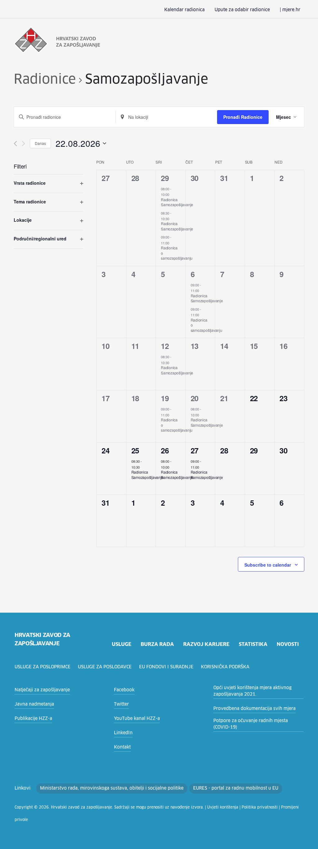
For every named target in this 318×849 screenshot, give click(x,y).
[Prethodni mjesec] (15, 143)
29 (165, 178)
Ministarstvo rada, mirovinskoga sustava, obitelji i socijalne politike (112, 788)
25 (135, 450)
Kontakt (122, 747)
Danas (40, 143)
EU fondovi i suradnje (166, 667)
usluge (121, 644)
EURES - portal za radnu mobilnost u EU (235, 788)
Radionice (45, 79)
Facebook (124, 690)
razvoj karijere (206, 644)
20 (194, 398)
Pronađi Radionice (242, 117)
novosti (288, 644)
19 (165, 398)
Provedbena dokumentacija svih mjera (254, 709)
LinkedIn (123, 733)
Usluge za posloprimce (42, 667)
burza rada (157, 644)
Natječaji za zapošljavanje (42, 690)
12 (165, 346)
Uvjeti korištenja (222, 808)
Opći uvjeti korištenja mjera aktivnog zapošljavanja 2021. (252, 691)
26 (165, 450)
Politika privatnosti (260, 808)
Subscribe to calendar (267, 565)
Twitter (121, 704)
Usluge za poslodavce (105, 667)
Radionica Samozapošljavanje (177, 202)
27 (194, 450)
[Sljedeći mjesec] (23, 143)
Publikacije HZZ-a (33, 719)
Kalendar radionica (184, 10)
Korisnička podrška (225, 667)
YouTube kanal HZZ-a (137, 719)
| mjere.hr (290, 10)
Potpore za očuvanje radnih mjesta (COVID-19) (250, 724)
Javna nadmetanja (34, 704)
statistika (253, 644)
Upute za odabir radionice (242, 10)
